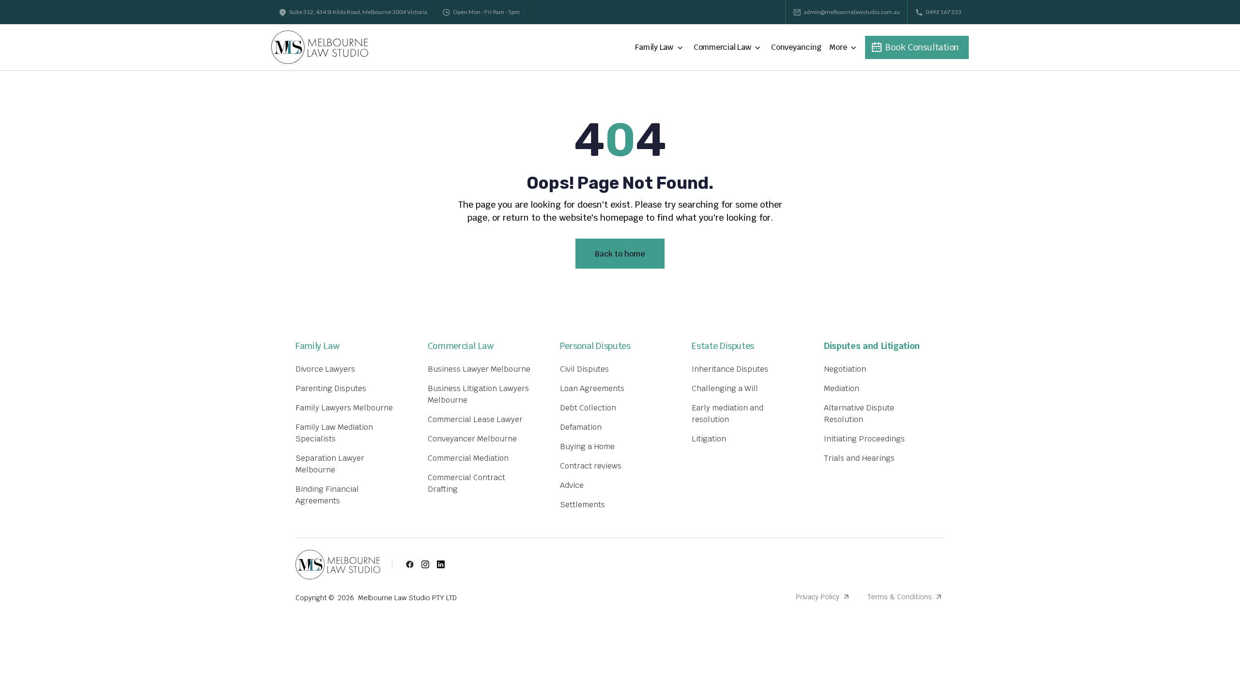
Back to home (620, 254)
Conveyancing (796, 47)
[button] (660, 47)
